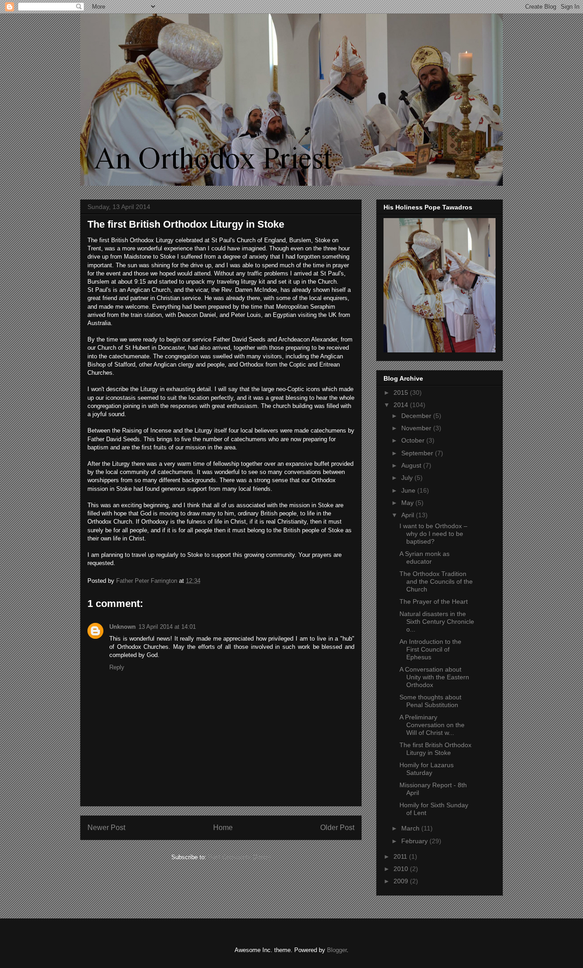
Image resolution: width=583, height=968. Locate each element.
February (415, 841)
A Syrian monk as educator (424, 557)
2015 (402, 392)
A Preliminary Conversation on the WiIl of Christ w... (432, 724)
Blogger (337, 950)
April (408, 515)
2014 (402, 404)
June (409, 490)
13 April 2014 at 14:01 (167, 626)
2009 (402, 881)
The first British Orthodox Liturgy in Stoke (435, 748)
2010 (402, 868)
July (407, 477)
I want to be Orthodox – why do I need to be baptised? (433, 533)
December (417, 415)
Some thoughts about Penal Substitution (430, 700)
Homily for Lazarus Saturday (426, 768)
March (411, 828)
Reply (116, 667)
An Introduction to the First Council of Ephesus (430, 649)
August (412, 465)
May (408, 502)
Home (223, 827)
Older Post (337, 827)
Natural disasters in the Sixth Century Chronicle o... (436, 621)
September (418, 453)
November (417, 428)
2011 (401, 856)
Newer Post (106, 827)
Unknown (122, 626)
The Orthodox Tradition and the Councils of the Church (436, 581)
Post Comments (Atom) (239, 857)
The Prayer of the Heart (433, 601)
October (413, 440)
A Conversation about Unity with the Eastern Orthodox (434, 677)
